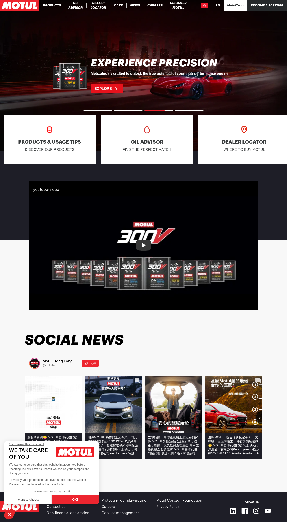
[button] (9, 514)
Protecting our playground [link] (124, 500)
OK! (75, 499)
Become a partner (267, 5)
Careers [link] (108, 507)
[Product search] (194, 5)
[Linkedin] (233, 511)
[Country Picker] (205, 5)
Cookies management (120, 513)
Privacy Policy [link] (167, 507)
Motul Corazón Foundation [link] (179, 500)
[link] (118, 5)
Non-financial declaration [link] (68, 513)
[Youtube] (268, 511)
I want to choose (28, 499)
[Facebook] (244, 511)
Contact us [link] (56, 507)
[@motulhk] (34, 363)
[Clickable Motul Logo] (19, 5)
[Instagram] (256, 511)
